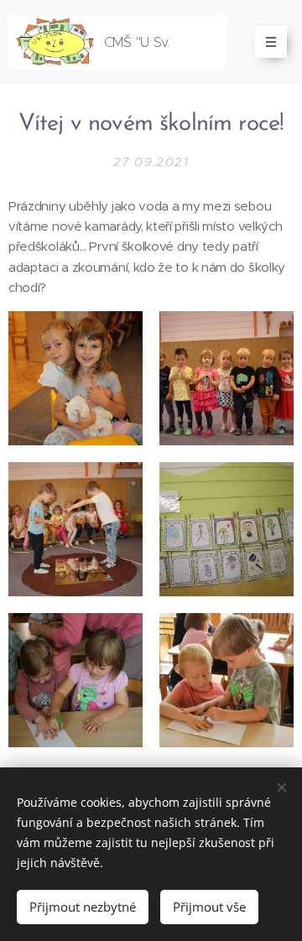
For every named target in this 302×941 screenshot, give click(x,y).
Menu (271, 42)
